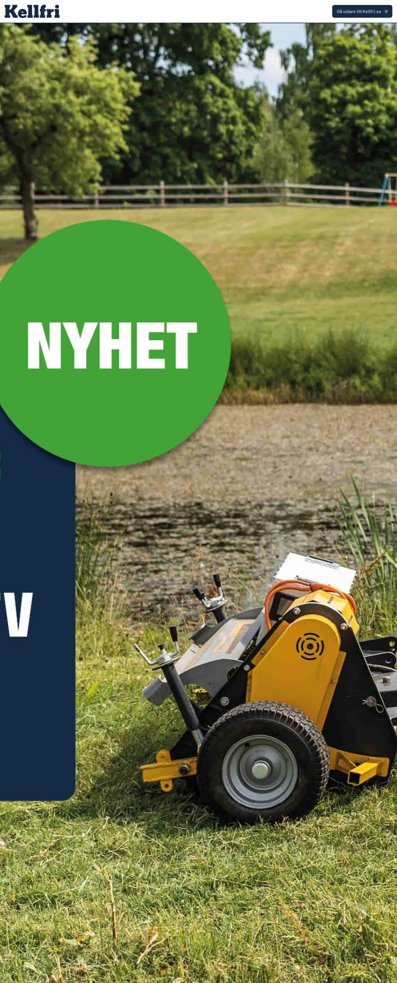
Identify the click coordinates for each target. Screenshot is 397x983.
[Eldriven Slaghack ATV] (198, 503)
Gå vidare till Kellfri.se (359, 11)
